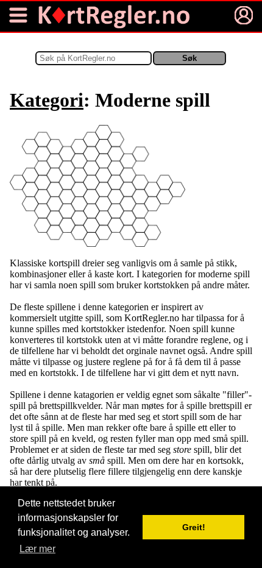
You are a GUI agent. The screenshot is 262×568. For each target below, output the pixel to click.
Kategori (46, 100)
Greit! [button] (193, 527)
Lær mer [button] (37, 549)
